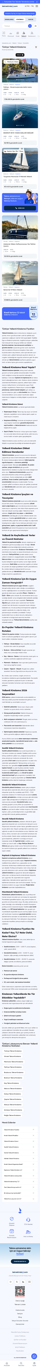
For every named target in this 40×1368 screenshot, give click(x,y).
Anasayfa (7, 1365)
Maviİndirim (20, 1351)
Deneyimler (20, 1324)
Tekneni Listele (20, 1304)
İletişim (20, 1313)
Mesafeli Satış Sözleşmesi (20, 1332)
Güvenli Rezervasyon (20, 1343)
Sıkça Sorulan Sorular (20, 1320)
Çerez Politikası (20, 1336)
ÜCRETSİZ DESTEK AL (20, 1261)
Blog (20, 1317)
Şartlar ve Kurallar (20, 1339)
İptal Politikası (20, 1347)
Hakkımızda (20, 1310)
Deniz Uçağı (20, 1301)
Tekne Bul (21, 1365)
